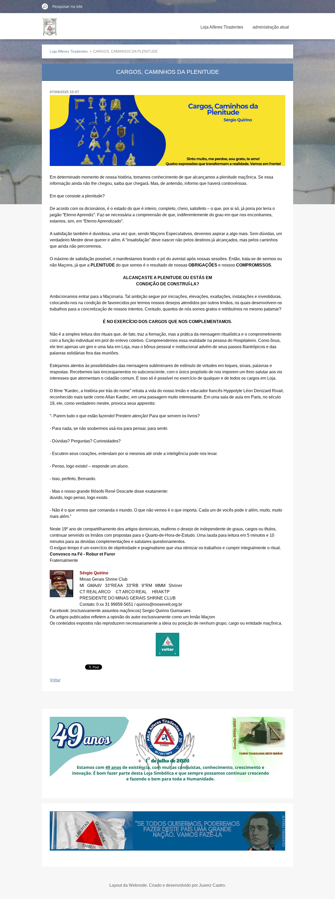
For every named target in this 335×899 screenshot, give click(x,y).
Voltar (55, 680)
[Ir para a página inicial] (50, 30)
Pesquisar (45, 6)
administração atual (271, 27)
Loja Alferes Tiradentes (221, 27)
